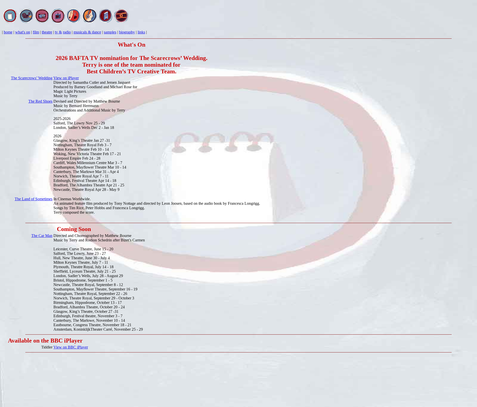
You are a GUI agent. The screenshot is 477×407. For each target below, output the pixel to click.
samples (110, 32)
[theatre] (42, 22)
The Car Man (41, 235)
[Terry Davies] (105, 22)
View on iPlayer (66, 78)
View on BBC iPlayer (70, 347)
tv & (58, 32)
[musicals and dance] (73, 22)
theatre (47, 32)
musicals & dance (87, 32)
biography (127, 32)
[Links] (121, 22)
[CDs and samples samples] (89, 22)
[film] (26, 22)
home (8, 32)
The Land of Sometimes (33, 199)
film (36, 32)
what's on (22, 32)
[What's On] (10, 22)
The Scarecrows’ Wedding (31, 78)
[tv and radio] (57, 22)
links (141, 32)
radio (67, 32)
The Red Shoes (40, 101)
